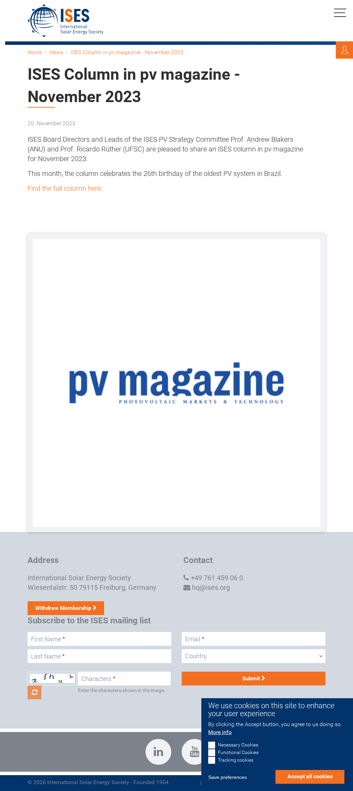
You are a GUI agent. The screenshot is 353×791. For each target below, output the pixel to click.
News (56, 52)
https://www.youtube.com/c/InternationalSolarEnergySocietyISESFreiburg (195, 752)
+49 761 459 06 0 (217, 578)
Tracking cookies (235, 760)
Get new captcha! (34, 692)
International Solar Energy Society (79, 578)
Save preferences (227, 777)
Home (35, 52)
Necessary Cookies (238, 745)
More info (220, 732)
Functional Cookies (238, 752)
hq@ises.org (211, 587)
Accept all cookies (310, 776)
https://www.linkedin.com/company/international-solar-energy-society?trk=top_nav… (158, 752)
